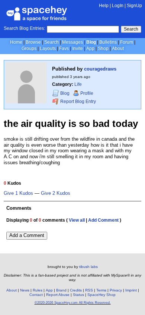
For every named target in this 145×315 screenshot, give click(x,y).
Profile (86, 93)
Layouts (48, 48)
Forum (126, 42)
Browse (33, 42)
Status (78, 295)
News (24, 290)
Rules (37, 290)
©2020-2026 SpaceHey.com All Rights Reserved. (73, 303)
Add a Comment (26, 235)
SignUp (134, 5)
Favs (64, 48)
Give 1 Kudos (18, 193)
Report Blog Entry (77, 101)
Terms (101, 290)
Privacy (116, 290)
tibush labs (88, 267)
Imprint (131, 290)
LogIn (117, 5)
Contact (36, 295)
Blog (91, 42)
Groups (29, 48)
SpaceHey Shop (101, 295)
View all (77, 220)
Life (78, 84)
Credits (76, 290)
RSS (89, 290)
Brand (61, 290)
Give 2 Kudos (55, 193)
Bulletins (108, 42)
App (90, 48)
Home (16, 42)
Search (131, 29)
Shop (103, 48)
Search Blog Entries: (24, 28)
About (118, 48)
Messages (72, 42)
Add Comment (103, 220)
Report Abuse (58, 295)
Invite (77, 48)
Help (104, 5)
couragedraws (100, 69)
